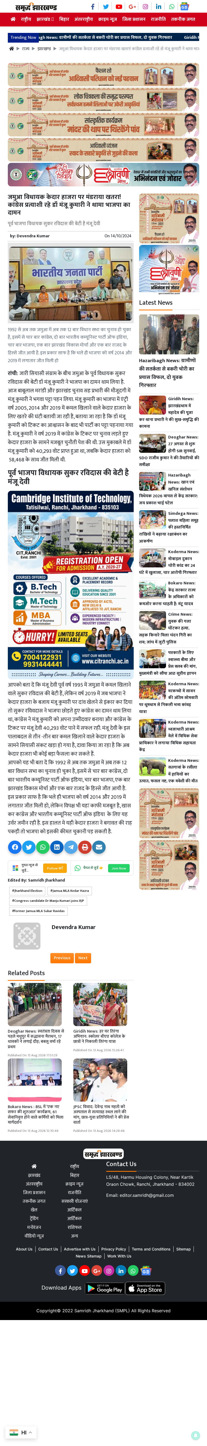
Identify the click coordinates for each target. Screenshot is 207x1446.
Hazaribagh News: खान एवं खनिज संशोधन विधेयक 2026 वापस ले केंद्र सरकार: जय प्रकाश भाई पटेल (168, 489)
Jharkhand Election (28, 891)
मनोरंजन (34, 1227)
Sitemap (183, 1249)
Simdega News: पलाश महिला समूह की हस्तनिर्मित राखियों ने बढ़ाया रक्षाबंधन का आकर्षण (168, 527)
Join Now (119, 868)
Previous (62, 958)
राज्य (25, 49)
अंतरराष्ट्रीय (84, 19)
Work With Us (119, 1256)
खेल (34, 1210)
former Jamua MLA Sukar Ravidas (39, 911)
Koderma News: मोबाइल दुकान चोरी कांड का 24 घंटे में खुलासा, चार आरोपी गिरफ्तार (169, 562)
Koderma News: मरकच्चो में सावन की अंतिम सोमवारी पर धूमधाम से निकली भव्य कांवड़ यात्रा (169, 698)
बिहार (64, 19)
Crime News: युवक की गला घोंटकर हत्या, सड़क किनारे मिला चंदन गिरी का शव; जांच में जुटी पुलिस (165, 628)
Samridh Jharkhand (46, 880)
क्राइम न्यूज (107, 19)
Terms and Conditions (151, 1249)
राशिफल (75, 1227)
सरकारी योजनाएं (74, 1201)
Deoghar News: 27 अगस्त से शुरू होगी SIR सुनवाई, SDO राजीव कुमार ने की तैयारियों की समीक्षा (169, 451)
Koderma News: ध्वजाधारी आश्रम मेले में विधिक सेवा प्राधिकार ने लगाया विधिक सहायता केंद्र (169, 736)
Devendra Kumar (33, 236)
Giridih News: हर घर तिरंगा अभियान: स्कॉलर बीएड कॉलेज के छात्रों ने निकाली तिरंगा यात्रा (99, 1036)
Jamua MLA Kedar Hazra (71, 891)
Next (83, 958)
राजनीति (158, 19)
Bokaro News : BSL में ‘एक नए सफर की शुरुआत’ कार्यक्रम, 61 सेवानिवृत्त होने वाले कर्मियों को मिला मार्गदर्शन (35, 1114)
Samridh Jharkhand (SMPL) (102, 1310)
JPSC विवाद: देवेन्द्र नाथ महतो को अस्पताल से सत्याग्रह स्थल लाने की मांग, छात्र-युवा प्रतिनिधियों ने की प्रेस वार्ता (101, 1114)
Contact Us (48, 1249)
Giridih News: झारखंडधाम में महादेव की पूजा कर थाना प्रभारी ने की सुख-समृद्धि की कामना (169, 413)
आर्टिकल (74, 1210)
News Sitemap (89, 1256)
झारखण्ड (44, 49)
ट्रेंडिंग (34, 1218)
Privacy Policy (113, 1249)
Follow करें (55, 868)
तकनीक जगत (183, 19)
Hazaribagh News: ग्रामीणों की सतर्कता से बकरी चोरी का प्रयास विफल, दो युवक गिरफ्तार (167, 373)
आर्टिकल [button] (74, 1218)
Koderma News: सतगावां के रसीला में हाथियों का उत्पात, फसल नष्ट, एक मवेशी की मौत (169, 771)
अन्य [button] (74, 1236)
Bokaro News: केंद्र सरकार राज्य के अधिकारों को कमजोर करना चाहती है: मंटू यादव (167, 593)
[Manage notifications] (195, 1435)
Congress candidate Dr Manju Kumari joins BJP (49, 901)
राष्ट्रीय (26, 19)
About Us (24, 1249)
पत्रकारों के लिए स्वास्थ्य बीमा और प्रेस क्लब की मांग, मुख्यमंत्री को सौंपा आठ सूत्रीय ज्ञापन (168, 663)
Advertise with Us (80, 1249)
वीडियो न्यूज (34, 1236)
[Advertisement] (103, 1382)
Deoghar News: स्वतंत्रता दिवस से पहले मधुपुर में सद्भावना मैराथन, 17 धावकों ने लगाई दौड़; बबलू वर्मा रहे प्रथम (36, 1039)
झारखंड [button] (44, 19)
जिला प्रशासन (134, 19)
